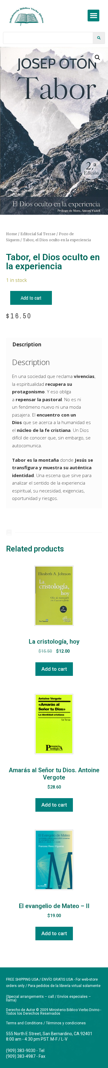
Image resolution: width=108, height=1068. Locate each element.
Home (11, 234)
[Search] (99, 38)
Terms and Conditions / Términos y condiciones (46, 1023)
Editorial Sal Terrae (38, 234)
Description (26, 344)
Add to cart (31, 297)
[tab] (54, 344)
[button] (93, 15)
